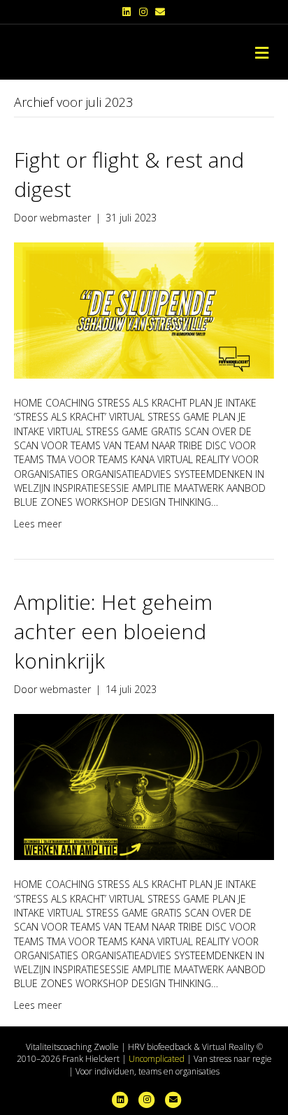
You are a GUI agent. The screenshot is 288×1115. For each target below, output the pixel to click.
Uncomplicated (157, 1059)
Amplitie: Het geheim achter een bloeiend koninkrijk (113, 631)
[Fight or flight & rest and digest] (144, 309)
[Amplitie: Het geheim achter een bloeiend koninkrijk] (144, 786)
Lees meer (38, 523)
